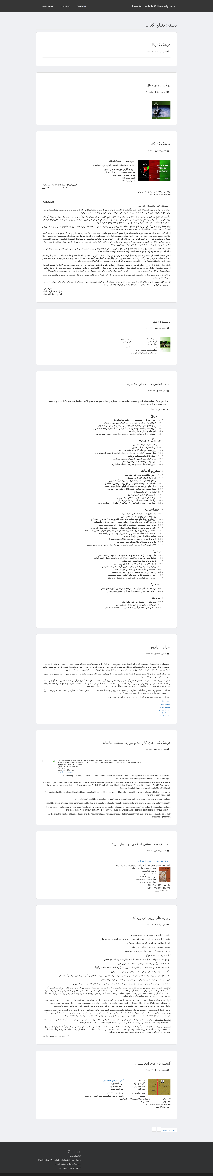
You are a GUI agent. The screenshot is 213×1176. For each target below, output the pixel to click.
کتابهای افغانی (65, 6)
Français (80, 6)
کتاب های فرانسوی (47, 6)
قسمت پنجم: (165, 712)
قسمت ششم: (164, 715)
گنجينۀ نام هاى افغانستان (152, 1063)
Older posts (169, 1130)
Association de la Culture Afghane (153, 6)
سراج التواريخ (160, 646)
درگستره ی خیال (158, 84)
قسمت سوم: (165, 706)
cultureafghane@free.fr (71, 1164)
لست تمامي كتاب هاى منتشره (148, 383)
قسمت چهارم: (164, 709)
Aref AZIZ (149, 51)
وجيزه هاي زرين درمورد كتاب (149, 917)
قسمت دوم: (165, 703)
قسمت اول (165, 701)
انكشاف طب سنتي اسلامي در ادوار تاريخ (140, 843)
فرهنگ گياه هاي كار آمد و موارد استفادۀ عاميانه (136, 742)
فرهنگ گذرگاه (160, 44)
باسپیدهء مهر (161, 321)
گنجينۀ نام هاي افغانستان (113, 1080)
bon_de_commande (65, 772)
